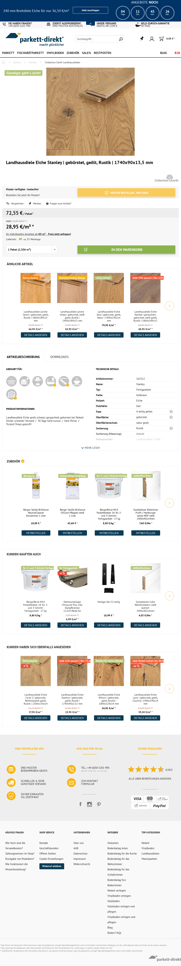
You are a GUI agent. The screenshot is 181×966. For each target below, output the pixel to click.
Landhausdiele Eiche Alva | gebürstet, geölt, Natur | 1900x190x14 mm (109, 316)
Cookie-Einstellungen (51, 858)
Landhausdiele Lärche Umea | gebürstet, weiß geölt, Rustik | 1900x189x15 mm (72, 316)
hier (110, 948)
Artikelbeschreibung (23, 357)
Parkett (145, 843)
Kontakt (43, 843)
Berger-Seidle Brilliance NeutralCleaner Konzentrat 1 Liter (36, 512)
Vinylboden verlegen (119, 895)
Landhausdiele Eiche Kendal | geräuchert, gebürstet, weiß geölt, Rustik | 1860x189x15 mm (145, 316)
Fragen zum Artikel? (60, 203)
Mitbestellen (35, 533)
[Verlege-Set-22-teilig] (108, 580)
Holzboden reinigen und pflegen (121, 909)
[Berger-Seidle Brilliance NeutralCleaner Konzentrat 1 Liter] (36, 488)
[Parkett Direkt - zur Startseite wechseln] (26, 37)
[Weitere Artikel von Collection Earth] (166, 178)
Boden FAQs (114, 932)
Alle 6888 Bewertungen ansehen (150, 778)
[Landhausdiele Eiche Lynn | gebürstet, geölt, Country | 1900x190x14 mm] (145, 673)
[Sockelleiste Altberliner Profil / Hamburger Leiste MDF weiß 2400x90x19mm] (145, 488)
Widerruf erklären (51, 866)
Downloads (59, 357)
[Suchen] (120, 38)
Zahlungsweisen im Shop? (19, 853)
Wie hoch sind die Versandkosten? (15, 845)
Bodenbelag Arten (117, 848)
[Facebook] (80, 805)
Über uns (79, 843)
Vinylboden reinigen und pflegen (121, 919)
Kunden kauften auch (24, 554)
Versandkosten (48, 945)
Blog (110, 927)
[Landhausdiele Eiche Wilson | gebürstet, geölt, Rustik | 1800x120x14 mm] (108, 673)
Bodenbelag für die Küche (122, 853)
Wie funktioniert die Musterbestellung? (16, 866)
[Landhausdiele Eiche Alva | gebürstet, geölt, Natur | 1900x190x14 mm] (108, 290)
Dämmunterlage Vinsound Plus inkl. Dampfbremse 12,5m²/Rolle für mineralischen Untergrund (72, 606)
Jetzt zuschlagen (90, 10)
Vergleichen (17, 203)
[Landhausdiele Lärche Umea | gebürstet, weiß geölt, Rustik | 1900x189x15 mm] (72, 290)
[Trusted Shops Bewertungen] (145, 770)
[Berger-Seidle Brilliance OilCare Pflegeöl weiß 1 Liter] (72, 488)
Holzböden (113, 901)
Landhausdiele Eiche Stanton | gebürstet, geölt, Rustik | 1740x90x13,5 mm (72, 699)
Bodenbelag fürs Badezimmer (116, 882)
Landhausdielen (150, 853)
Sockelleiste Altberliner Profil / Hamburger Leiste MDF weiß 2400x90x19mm (145, 514)
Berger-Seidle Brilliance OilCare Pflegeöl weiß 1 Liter (72, 512)
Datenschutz (80, 853)
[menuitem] (99, 38)
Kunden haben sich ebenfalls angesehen (39, 647)
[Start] (3, 62)
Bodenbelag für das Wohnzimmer (118, 861)
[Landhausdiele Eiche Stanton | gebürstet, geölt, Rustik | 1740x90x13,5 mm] (72, 673)
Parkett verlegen (116, 890)
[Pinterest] (99, 805)
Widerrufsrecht (82, 864)
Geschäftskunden (49, 848)
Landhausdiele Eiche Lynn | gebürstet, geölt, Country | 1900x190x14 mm (145, 699)
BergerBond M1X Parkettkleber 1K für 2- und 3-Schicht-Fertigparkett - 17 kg (109, 514)
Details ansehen (35, 335)
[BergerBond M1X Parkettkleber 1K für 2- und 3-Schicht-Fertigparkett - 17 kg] (109, 488)
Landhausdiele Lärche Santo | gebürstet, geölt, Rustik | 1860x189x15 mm (36, 316)
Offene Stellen (47, 853)
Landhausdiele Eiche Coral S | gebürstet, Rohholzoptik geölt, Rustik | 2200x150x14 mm (36, 699)
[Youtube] (89, 805)
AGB (76, 848)
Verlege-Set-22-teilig (109, 601)
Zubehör (15, 461)
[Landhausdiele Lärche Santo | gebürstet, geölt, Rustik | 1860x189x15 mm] (35, 290)
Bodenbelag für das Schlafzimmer (118, 872)
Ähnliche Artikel (20, 264)
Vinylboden (148, 848)
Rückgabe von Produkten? (19, 858)
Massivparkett (149, 858)
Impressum (80, 858)
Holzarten (112, 843)
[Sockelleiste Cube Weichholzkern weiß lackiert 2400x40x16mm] (145, 580)
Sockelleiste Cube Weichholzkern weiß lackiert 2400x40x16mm (145, 606)
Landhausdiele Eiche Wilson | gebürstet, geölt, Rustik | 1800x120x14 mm (109, 699)
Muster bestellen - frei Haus (129, 193)
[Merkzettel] (141, 38)
